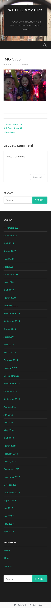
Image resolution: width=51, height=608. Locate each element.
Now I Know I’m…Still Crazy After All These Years (13, 128)
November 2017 (12, 477)
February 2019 (11, 360)
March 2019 (10, 352)
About (7, 558)
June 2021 (8, 266)
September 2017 (12, 492)
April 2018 (9, 438)
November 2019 (12, 313)
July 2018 (8, 414)
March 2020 (10, 297)
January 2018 (10, 461)
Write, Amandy (25, 10)
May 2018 (9, 430)
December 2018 (11, 375)
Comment (37, 177)
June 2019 (8, 336)
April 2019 (9, 344)
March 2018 (10, 445)
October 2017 (11, 484)
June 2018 (8, 422)
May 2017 (9, 523)
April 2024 (9, 243)
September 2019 (12, 321)
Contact (7, 566)
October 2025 (11, 235)
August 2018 (10, 406)
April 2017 (9, 531)
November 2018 (12, 383)
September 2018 (12, 399)
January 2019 (10, 367)
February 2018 (11, 453)
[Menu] (8, 45)
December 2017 (11, 469)
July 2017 (8, 508)
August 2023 (10, 251)
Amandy (26, 64)
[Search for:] (25, 200)
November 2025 (12, 227)
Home (7, 550)
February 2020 (11, 305)
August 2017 (10, 500)
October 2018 (11, 391)
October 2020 (11, 274)
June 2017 (8, 516)
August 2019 (10, 329)
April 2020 (9, 290)
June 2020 (8, 282)
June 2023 (8, 258)
